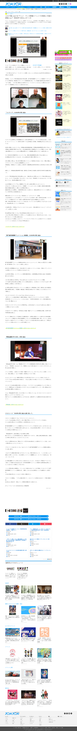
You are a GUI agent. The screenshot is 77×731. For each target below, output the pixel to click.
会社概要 (31, 727)
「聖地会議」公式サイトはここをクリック (14, 404)
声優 (13, 720)
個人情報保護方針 (35, 727)
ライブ (22, 720)
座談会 (40, 724)
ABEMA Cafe (51, 722)
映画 (21, 719)
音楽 (6, 720)
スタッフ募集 (61, 727)
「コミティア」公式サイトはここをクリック (14, 226)
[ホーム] (6, 11)
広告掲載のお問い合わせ (25, 727)
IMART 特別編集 (38, 65)
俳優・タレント (32, 720)
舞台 (21, 722)
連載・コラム (47, 7)
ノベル (14, 719)
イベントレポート (21, 7)
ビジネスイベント (10, 626)
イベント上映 (9, 667)
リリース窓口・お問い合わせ (17, 727)
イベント (7, 646)
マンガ (7, 719)
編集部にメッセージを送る (48, 69)
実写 (40, 719)
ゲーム (7, 722)
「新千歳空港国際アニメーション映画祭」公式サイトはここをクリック (20, 328)
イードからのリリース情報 (43, 727)
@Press (57, 727)
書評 (40, 720)
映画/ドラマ (50, 719)
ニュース (13, 7)
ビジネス (22, 724)
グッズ (14, 722)
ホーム (8, 7)
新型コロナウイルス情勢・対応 (13, 603)
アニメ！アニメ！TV (52, 720)
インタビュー (29, 7)
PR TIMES (49, 727)
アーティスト (32, 722)
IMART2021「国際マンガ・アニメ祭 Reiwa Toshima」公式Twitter (27, 519)
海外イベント (23, 723)
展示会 (7, 688)
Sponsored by (45, 559)
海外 (13, 723)
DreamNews (53, 727)
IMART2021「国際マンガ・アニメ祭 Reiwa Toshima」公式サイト (27, 516)
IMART (7, 583)
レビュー (36, 7)
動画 (41, 7)
